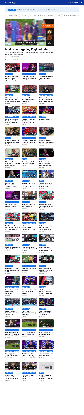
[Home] (10, 2)
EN (72, 2)
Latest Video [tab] (13, 15)
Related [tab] (7, 60)
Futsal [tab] (59, 15)
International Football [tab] (70, 15)
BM (69, 2)
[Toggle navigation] (81, 2)
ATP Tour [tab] (23, 15)
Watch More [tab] (16, 60)
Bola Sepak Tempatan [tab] (36, 15)
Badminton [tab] (50, 15)
